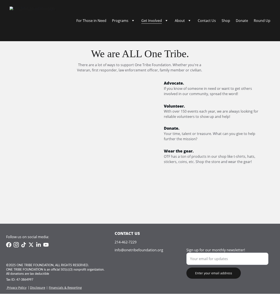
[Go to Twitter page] (31, 244)
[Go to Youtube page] (46, 244)
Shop (226, 20)
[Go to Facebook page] (8, 244)
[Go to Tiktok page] (23, 244)
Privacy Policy (16, 287)
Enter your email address (213, 273)
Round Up (262, 20)
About (180, 20)
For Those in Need (91, 20)
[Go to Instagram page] (16, 244)
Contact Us (207, 20)
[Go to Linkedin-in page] (38, 244)
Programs (120, 20)
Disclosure (37, 287)
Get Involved (151, 20)
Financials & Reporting (65, 287)
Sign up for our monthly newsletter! (215, 250)
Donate (242, 20)
